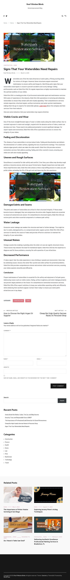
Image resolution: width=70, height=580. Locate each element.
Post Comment (58, 386)
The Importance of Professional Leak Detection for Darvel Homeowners (25, 420)
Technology (8, 459)
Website (6, 367)
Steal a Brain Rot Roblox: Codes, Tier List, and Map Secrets (22, 414)
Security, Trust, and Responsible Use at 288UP (18, 417)
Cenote (44, 575)
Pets (6, 454)
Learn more (42, 106)
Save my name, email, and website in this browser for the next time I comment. (30, 378)
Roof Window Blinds (35, 4)
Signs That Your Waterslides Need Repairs (17, 426)
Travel (7, 462)
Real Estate (8, 457)
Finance (7, 442)
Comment (7, 330)
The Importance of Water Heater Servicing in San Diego (16, 510)
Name (6, 359)
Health (7, 445)
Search (6, 397)
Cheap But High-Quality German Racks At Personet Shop (53, 313)
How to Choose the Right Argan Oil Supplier (18, 313)
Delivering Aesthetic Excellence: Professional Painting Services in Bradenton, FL (46, 541)
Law (6, 451)
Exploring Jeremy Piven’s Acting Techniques (46, 510)
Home (15, 65)
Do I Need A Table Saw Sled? (14, 540)
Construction (8, 65)
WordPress (7, 577)
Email (39, 359)
